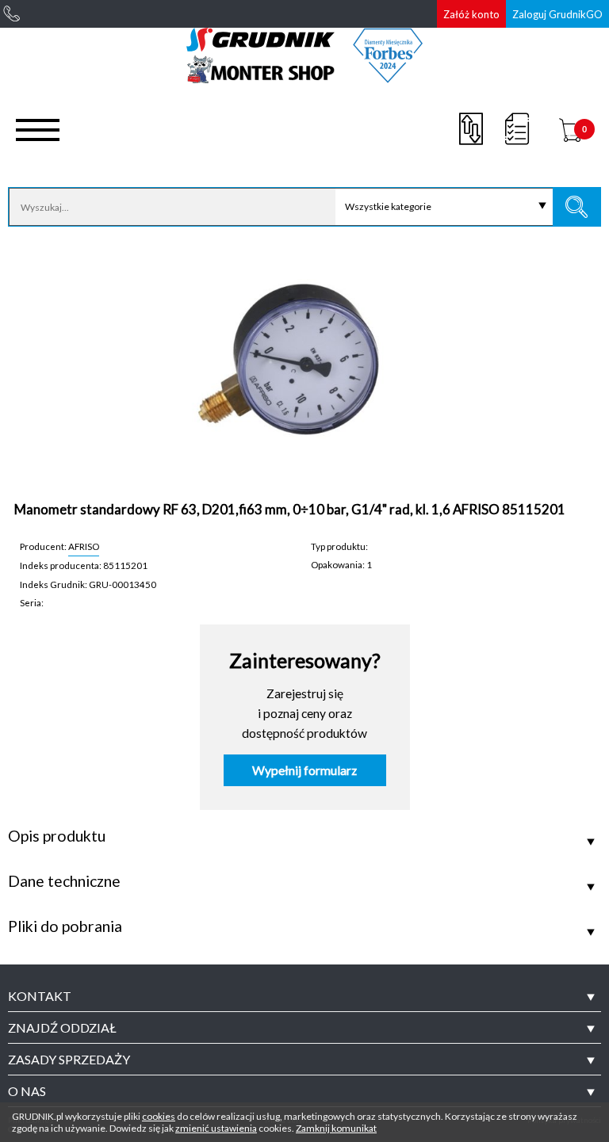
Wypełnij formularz (304, 770)
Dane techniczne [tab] (64, 881)
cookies (158, 1116)
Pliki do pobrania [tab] (65, 926)
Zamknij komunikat (336, 1128)
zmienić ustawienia (216, 1128)
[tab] (304, 996)
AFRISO (83, 546)
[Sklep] (304, 77)
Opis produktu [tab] (56, 836)
